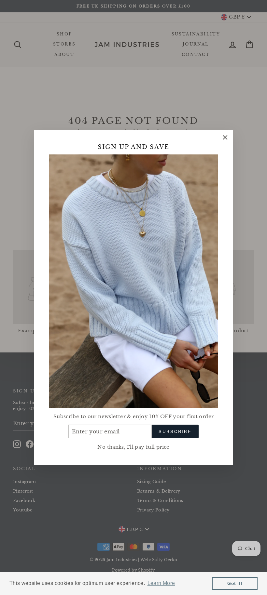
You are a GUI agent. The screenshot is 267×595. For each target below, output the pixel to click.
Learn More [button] (161, 583)
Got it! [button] (234, 583)
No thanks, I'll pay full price (133, 447)
